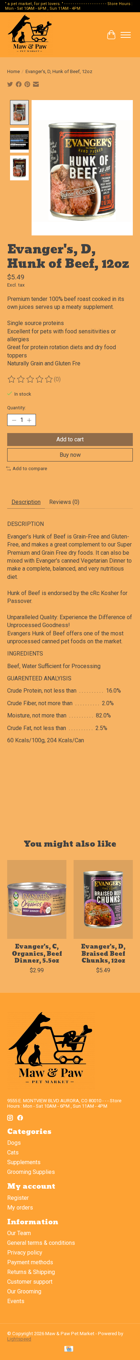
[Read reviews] (30, 379)
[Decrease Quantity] (14, 420)
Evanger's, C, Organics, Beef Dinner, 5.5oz (37, 953)
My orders (20, 1207)
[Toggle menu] (125, 35)
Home (13, 71)
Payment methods (30, 1262)
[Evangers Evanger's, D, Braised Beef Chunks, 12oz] (103, 899)
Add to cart (70, 439)
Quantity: (16, 407)
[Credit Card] (68, 1349)
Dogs (14, 1142)
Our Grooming (24, 1291)
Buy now (70, 454)
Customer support (29, 1281)
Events (15, 1301)
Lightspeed (19, 1339)
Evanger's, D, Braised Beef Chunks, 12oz (103, 953)
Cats (13, 1152)
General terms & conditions (41, 1242)
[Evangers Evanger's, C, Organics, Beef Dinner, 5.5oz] (36, 899)
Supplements (24, 1162)
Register (18, 1197)
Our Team (19, 1233)
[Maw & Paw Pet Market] (30, 34)
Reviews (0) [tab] (64, 502)
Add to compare (30, 468)
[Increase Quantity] (29, 420)
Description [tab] (26, 502)
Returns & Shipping (31, 1272)
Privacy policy (24, 1252)
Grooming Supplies (31, 1171)
